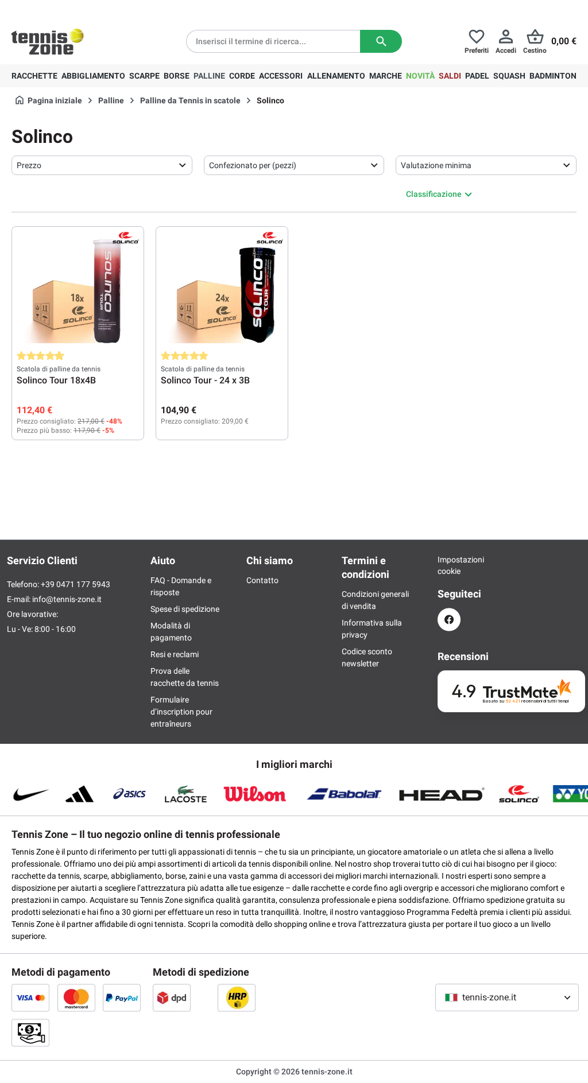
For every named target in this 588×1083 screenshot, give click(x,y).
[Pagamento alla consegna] (30, 1032)
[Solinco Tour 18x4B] (78, 288)
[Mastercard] (76, 997)
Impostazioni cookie (449, 565)
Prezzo (29, 165)
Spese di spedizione (184, 609)
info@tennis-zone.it (67, 599)
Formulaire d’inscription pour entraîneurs (181, 711)
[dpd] (172, 997)
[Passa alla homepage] (47, 41)
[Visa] (30, 997)
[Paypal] (122, 997)
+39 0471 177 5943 (100, 9)
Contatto (262, 580)
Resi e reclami (174, 654)
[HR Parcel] (237, 997)
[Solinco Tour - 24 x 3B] (222, 288)
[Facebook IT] (449, 619)
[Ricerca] (381, 41)
